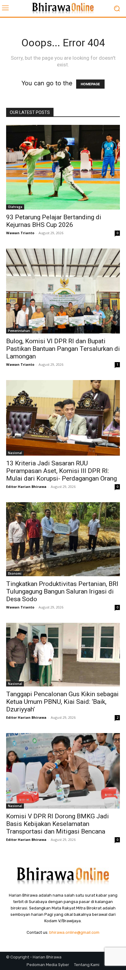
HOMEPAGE (90, 84)
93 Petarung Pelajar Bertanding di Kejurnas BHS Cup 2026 (53, 220)
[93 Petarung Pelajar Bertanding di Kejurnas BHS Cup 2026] (63, 167)
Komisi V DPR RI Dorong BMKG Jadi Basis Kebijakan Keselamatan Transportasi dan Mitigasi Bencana (57, 824)
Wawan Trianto (20, 233)
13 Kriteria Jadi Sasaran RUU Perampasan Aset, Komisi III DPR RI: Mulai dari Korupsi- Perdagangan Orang (61, 471)
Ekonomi (14, 573)
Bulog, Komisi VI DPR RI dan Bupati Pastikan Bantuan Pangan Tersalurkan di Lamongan (63, 348)
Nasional (15, 453)
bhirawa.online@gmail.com (74, 932)
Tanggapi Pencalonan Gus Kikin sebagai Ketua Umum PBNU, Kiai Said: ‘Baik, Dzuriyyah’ (62, 701)
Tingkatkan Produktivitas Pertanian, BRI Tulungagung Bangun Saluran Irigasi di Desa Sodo (62, 591)
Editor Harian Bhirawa (26, 486)
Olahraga (15, 207)
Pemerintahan (19, 331)
